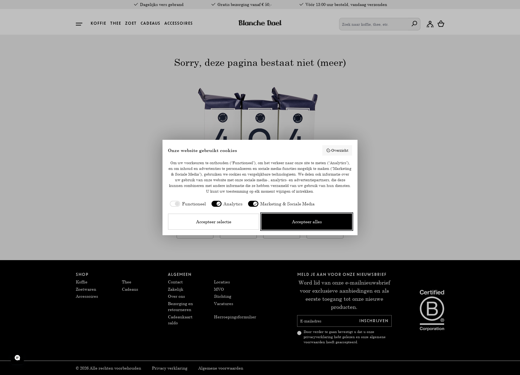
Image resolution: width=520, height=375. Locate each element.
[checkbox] (187, 204)
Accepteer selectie (213, 221)
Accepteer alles (307, 221)
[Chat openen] (17, 357)
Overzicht (339, 150)
